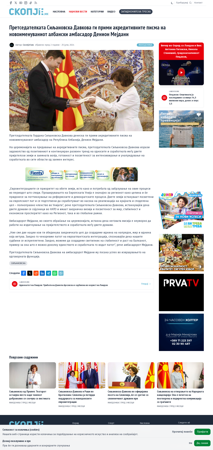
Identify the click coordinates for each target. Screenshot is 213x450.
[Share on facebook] (23, 273)
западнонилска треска (136, 11)
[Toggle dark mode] (172, 3)
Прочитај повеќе (182, 431)
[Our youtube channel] (20, 2)
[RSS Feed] (35, 2)
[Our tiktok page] (30, 2)
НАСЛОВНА (59, 11)
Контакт (198, 2)
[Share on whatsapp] (54, 273)
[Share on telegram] (48, 273)
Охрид (75, 423)
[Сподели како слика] (60, 273)
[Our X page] (15, 2)
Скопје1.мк (28, 45)
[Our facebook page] (10, 2)
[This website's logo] (28, 12)
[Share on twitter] (29, 273)
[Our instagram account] (25, 2)
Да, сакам (202, 443)
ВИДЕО (111, 11)
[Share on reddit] (36, 273)
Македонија (145, 45)
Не (190, 443)
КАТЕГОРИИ (97, 11)
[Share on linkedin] (42, 273)
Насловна (145, 423)
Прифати (202, 431)
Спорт (111, 423)
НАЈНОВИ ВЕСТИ (78, 11)
